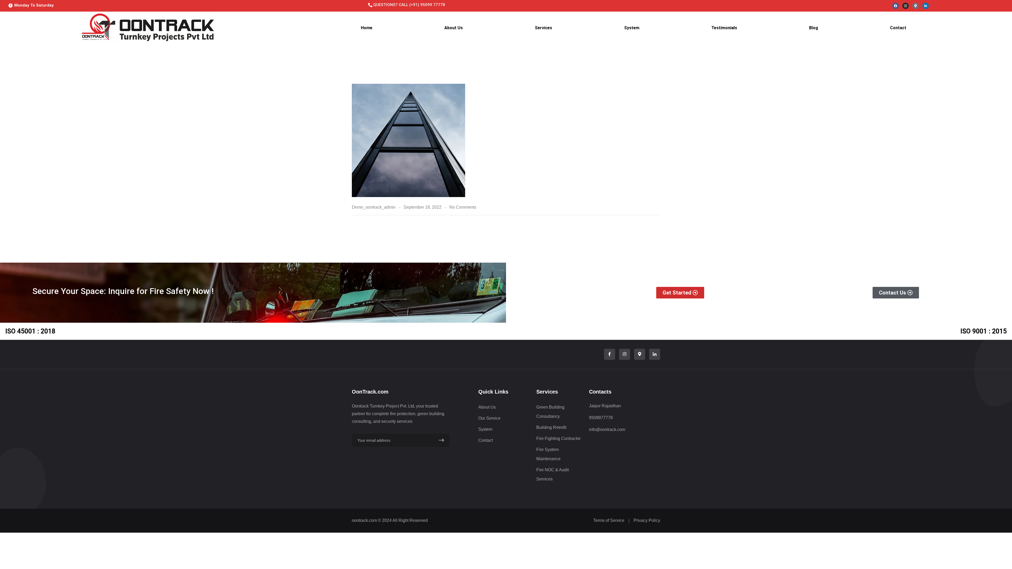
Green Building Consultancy (550, 412)
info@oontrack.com (607, 429)
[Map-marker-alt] (915, 6)
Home (366, 27)
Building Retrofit (551, 427)
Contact (898, 27)
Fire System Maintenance (548, 454)
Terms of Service (608, 520)
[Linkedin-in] (925, 6)
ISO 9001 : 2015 (983, 331)
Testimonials (724, 27)
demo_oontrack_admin (374, 207)
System (631, 27)
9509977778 (601, 417)
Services (543, 27)
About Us (453, 27)
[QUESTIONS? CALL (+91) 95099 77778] (370, 5)
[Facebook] (895, 6)
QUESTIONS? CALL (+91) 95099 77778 (409, 4)
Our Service (489, 418)
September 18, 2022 (422, 207)
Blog (813, 27)
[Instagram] (905, 6)
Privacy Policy (647, 520)
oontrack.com (364, 520)
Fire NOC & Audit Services (552, 474)
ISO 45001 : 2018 (30, 331)
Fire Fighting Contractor (558, 438)
